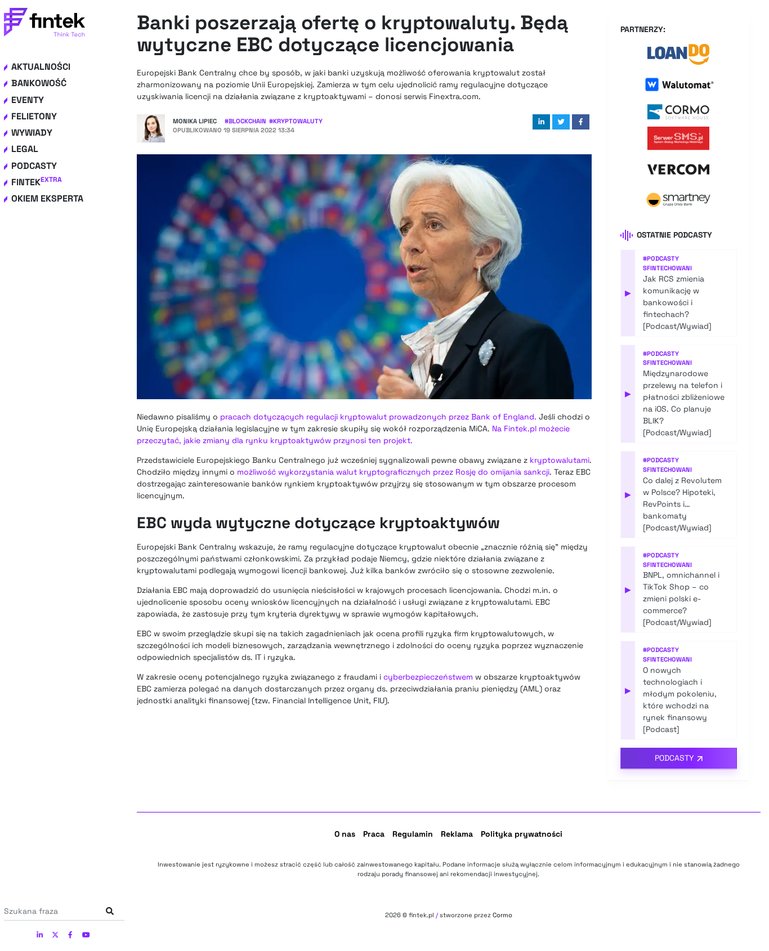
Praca (373, 834)
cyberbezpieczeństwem (428, 677)
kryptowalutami (559, 460)
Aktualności (40, 67)
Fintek (36, 182)
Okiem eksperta (47, 198)
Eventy (27, 100)
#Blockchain (245, 121)
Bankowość (38, 83)
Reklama (457, 834)
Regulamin (412, 834)
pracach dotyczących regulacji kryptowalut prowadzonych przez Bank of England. (378, 417)
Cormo (502, 915)
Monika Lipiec (195, 121)
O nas (344, 834)
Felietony (34, 116)
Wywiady (31, 133)
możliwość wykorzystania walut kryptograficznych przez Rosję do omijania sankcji (393, 472)
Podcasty (34, 166)
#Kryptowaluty (296, 121)
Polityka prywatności (521, 834)
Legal (24, 149)
